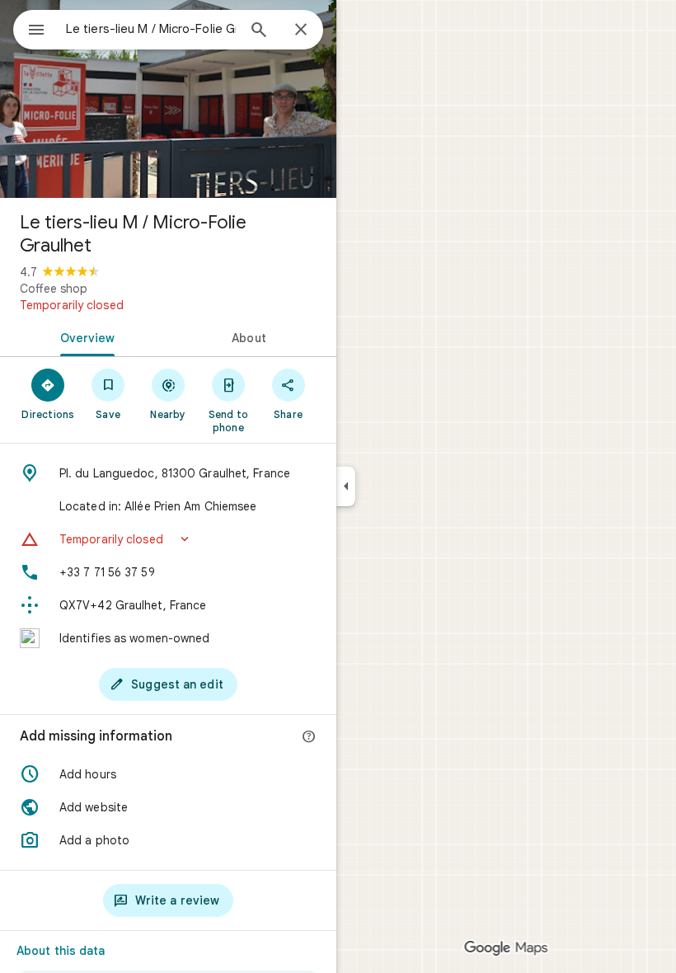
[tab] (84, 336)
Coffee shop (53, 288)
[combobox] (151, 29)
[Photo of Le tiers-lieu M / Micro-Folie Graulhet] (168, 99)
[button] (168, 539)
